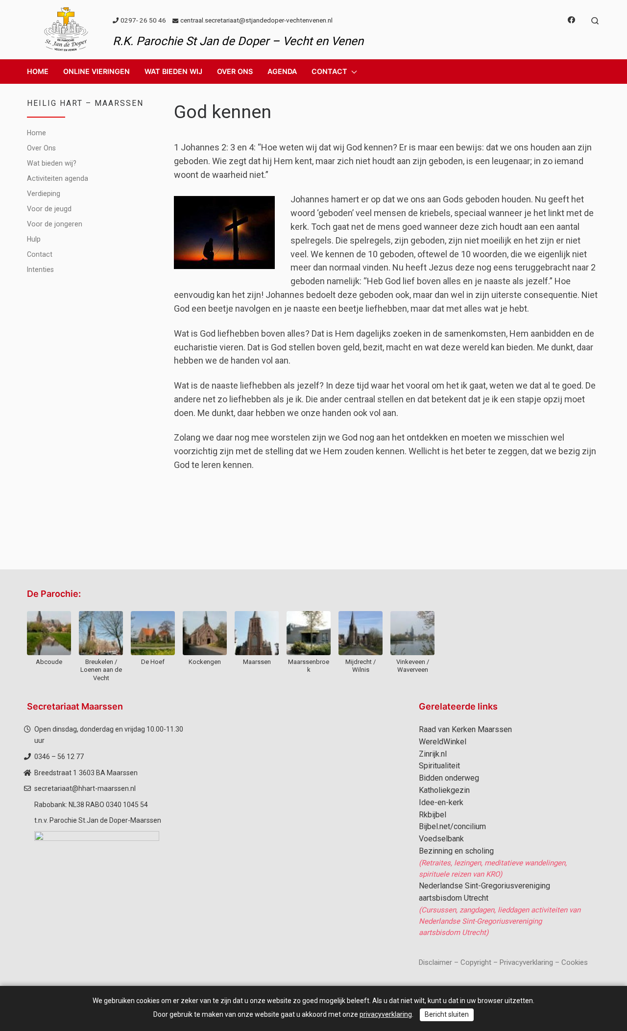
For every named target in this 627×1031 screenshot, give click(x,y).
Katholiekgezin (444, 790)
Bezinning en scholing (456, 851)
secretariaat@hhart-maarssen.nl (85, 788)
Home (36, 133)
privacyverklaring (386, 1014)
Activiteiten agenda (57, 178)
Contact (39, 254)
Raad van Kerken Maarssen (465, 729)
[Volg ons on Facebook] (571, 20)
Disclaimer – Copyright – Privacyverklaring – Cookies (503, 962)
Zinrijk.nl (433, 754)
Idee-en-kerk (441, 802)
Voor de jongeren (54, 224)
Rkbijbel (432, 814)
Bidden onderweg (449, 778)
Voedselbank (441, 838)
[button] (96, 71)
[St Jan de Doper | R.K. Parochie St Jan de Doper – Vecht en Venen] (66, 28)
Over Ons (41, 148)
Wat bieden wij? (51, 163)
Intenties (40, 269)
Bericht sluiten (447, 1014)
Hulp (34, 239)
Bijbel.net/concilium (452, 826)
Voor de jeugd (49, 209)
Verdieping (43, 193)
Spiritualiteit (439, 765)
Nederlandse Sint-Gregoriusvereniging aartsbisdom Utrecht (484, 892)
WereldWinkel (442, 741)
